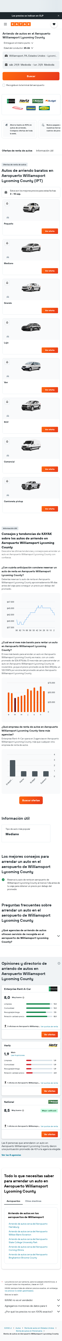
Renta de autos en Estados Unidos (39, 1328)
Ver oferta (50, 231)
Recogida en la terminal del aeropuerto (25, 85)
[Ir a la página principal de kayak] (21, 24)
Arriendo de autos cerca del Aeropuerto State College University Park (28, 1241)
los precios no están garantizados (19, 1290)
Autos (18, 1328)
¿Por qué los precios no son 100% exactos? (29, 1311)
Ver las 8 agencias (11, 1155)
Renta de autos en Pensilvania (29, 1331)
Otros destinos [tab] (33, 1201)
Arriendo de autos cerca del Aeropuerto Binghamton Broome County (28, 1256)
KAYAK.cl (8, 1328)
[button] (58, 15)
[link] (31, 800)
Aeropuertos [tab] (13, 1201)
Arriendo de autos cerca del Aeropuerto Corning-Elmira (28, 1248)
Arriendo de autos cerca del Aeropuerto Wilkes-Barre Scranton (28, 1233)
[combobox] (19, 42)
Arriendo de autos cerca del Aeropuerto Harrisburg (28, 1225)
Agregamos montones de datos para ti (26, 1305)
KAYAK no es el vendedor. (19, 1300)
